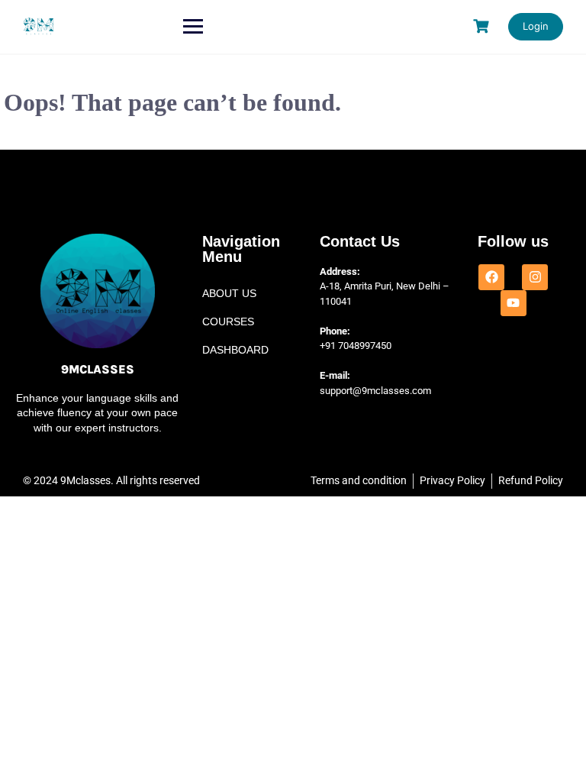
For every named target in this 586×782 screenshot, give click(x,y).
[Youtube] (513, 303)
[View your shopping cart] (483, 26)
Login (536, 26)
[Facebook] (491, 277)
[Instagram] (535, 277)
